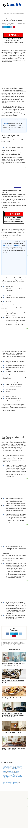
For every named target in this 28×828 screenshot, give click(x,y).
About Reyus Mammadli (16, 783)
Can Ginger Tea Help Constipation (13, 698)
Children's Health (11, 772)
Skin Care (15, 775)
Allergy (4, 766)
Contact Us (6, 785)
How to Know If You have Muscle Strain (13, 681)
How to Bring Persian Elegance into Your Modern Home (14, 749)
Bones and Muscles (11, 766)
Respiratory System (7, 775)
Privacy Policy (6, 783)
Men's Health (11, 771)
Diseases (10, 768)
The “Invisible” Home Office (11, 732)
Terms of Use (16, 782)
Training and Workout (16, 776)
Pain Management (12, 774)
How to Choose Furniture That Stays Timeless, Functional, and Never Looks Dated (13, 715)
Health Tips (15, 768)
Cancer (13, 767)
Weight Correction (8, 777)
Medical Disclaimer (7, 782)
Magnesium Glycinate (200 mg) (12, 245)
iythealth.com (17, 187)
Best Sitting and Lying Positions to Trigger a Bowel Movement (13, 664)
